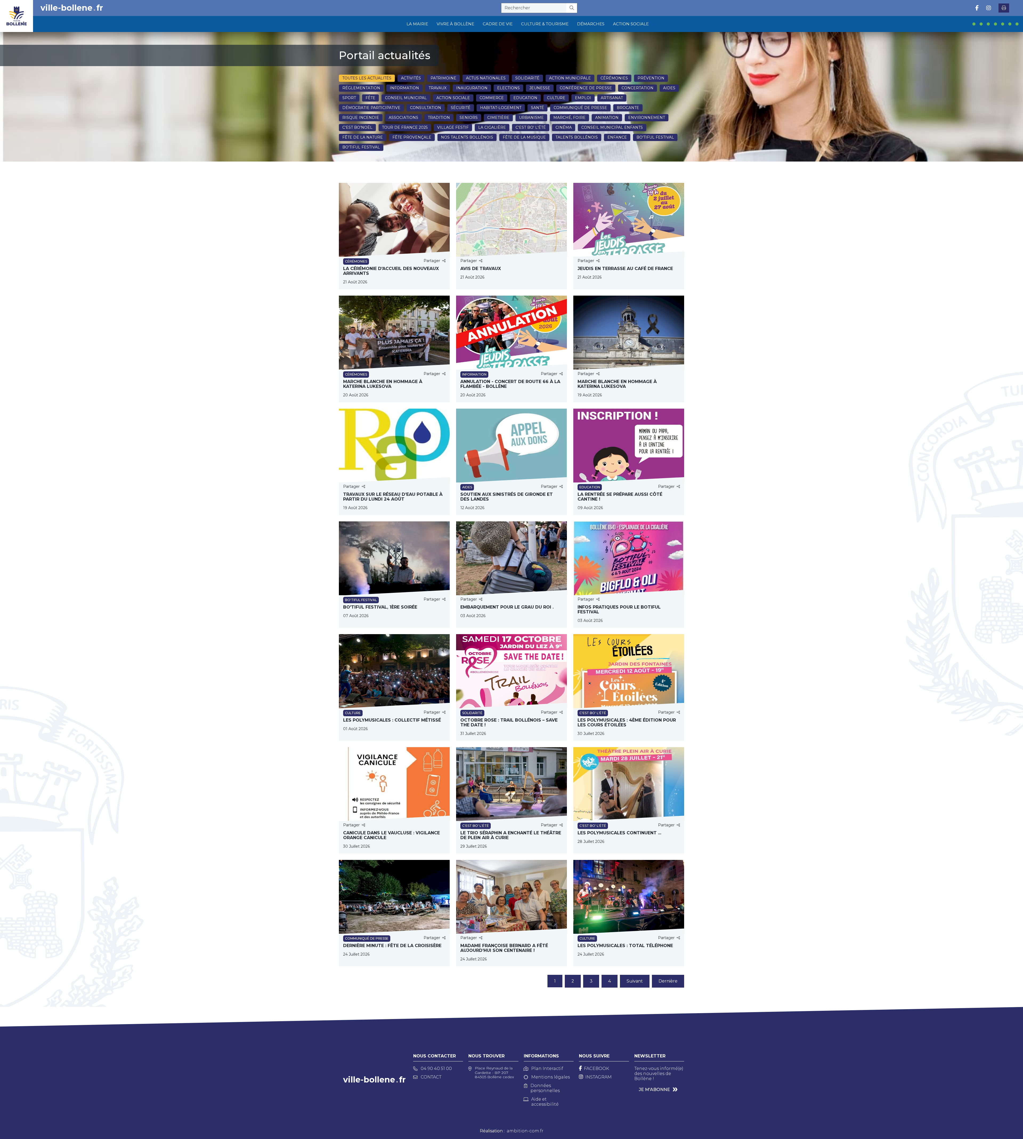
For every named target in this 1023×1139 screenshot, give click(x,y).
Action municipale (570, 78)
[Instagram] (988, 8)
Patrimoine (443, 78)
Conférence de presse (586, 88)
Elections (508, 88)
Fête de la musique (524, 137)
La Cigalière (492, 127)
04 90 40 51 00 (436, 1068)
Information (404, 88)
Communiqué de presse (580, 107)
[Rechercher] (571, 8)
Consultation (425, 107)
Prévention (651, 78)
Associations (403, 117)
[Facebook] (977, 8)
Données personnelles (545, 1088)
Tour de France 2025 (405, 127)
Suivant (635, 981)
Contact (431, 1077)
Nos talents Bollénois (467, 137)
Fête (370, 97)
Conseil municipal (406, 97)
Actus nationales (486, 78)
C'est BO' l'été (530, 127)
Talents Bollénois (576, 137)
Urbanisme (531, 117)
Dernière (668, 981)
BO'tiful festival (655, 137)
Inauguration (472, 88)
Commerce (492, 97)
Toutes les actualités (366, 78)
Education (525, 97)
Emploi (583, 97)
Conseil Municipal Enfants (612, 127)
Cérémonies (614, 78)
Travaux (437, 88)
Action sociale (453, 97)
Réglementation (361, 88)
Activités (411, 78)
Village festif (453, 127)
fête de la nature (362, 137)
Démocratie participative (371, 107)
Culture (556, 97)
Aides (669, 88)
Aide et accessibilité (545, 1102)
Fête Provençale (411, 137)
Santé (537, 107)
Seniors (469, 117)
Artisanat (612, 97)
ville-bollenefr (71, 8)
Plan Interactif (547, 1068)
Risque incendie (360, 117)
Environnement (646, 117)
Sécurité (460, 107)
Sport (349, 97)
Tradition (439, 117)
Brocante (628, 107)
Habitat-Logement (500, 107)
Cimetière (498, 117)
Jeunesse (539, 88)
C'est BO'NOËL (357, 127)
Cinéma (563, 127)
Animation (607, 117)
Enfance (617, 137)
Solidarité (527, 78)
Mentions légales (550, 1077)
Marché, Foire (569, 117)
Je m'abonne (654, 1089)
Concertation (637, 88)
